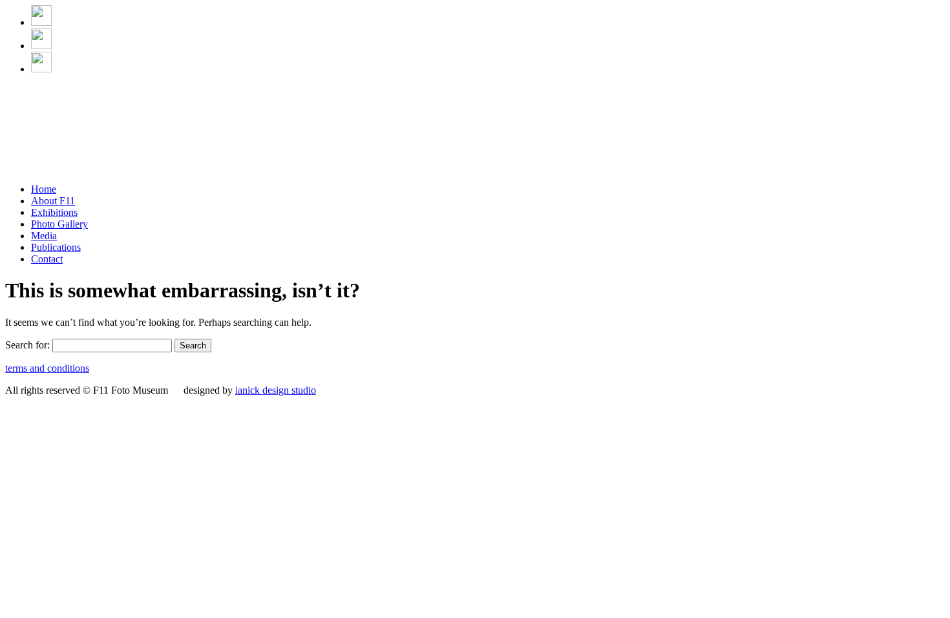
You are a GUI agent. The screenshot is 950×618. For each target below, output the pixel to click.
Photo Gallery (59, 223)
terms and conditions (47, 368)
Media (44, 235)
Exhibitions (54, 212)
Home (43, 189)
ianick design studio (275, 390)
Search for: (27, 344)
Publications (56, 247)
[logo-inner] (116, 169)
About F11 (53, 200)
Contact (47, 258)
